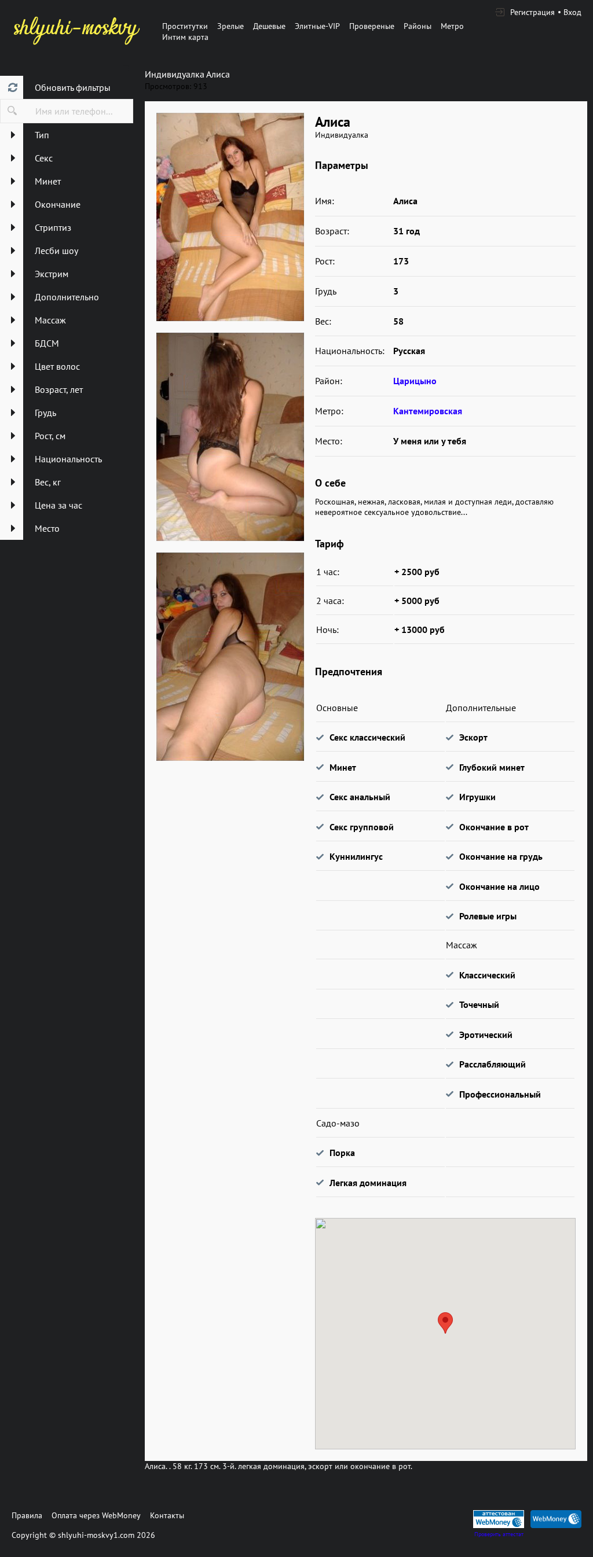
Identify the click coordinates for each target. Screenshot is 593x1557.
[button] (445, 1323)
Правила (27, 1515)
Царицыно (415, 381)
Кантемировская (427, 411)
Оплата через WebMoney (96, 1515)
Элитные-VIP (317, 26)
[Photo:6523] (229, 437)
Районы (417, 26)
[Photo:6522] (229, 217)
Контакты (167, 1515)
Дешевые (269, 26)
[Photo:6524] (229, 657)
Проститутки (185, 26)
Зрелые (230, 26)
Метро (452, 26)
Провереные (371, 26)
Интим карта (185, 37)
